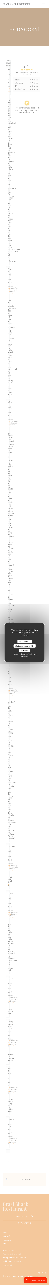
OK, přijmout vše (24, 641)
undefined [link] (24, 656)
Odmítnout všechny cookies (24, 646)
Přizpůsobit (24, 650)
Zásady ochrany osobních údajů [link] (25, 654)
